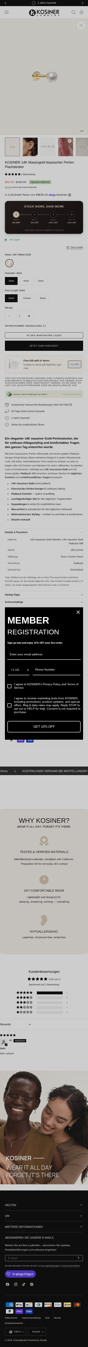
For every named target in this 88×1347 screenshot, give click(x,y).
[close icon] (78, 612)
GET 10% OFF (44, 726)
